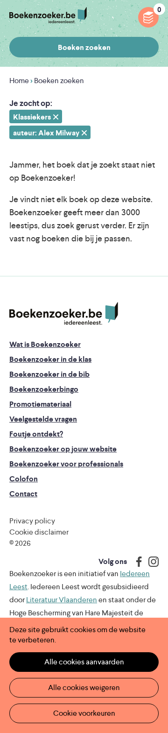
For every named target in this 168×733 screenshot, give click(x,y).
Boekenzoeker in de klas (50, 359)
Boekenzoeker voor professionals (66, 464)
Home (19, 80)
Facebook (137, 562)
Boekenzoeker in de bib (49, 374)
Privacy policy (32, 521)
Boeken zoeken (84, 47)
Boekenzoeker (48, 15)
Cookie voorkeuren (84, 713)
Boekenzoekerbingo (43, 389)
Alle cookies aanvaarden (84, 662)
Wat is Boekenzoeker (45, 344)
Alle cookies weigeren (84, 687)
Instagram (150, 562)
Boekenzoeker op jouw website (63, 449)
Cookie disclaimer (39, 532)
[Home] (63, 314)
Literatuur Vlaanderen (61, 600)
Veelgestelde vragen (43, 419)
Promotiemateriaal (40, 404)
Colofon (23, 479)
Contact (23, 494)
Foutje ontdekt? (36, 434)
